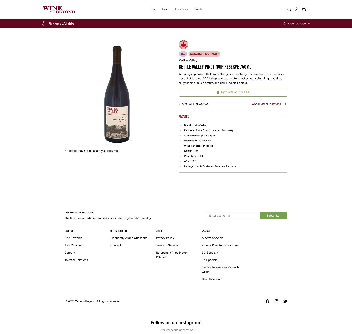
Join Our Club (73, 245)
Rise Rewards (73, 238)
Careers (70, 252)
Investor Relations (76, 260)
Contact (115, 245)
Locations (181, 9)
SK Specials (209, 260)
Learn (165, 9)
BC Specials (210, 252)
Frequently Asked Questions (128, 238)
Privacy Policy (165, 238)
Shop (153, 9)
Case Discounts (212, 279)
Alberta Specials (212, 238)
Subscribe (273, 215)
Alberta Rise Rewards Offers (220, 245)
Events (198, 9)
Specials (206, 231)
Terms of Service (167, 245)
